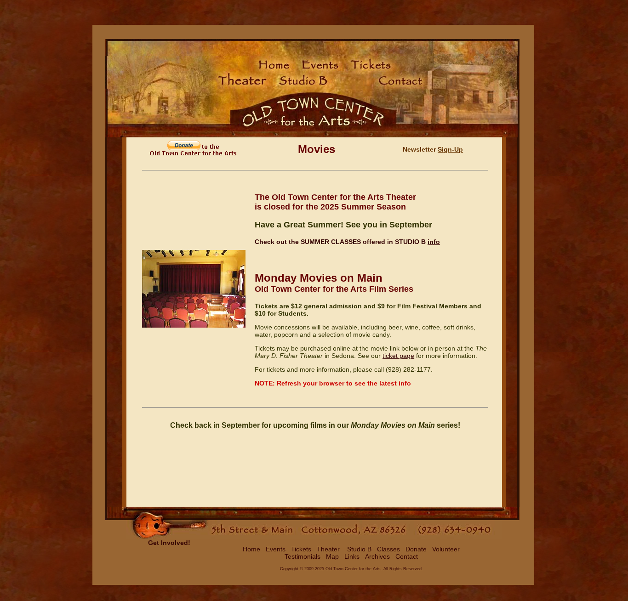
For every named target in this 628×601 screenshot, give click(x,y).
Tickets (301, 549)
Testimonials (302, 556)
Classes (388, 549)
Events (275, 549)
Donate (416, 549)
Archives (377, 556)
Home (251, 549)
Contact (406, 556)
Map (332, 556)
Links (352, 556)
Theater (328, 549)
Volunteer (446, 549)
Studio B (358, 549)
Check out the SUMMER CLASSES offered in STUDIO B (340, 241)
